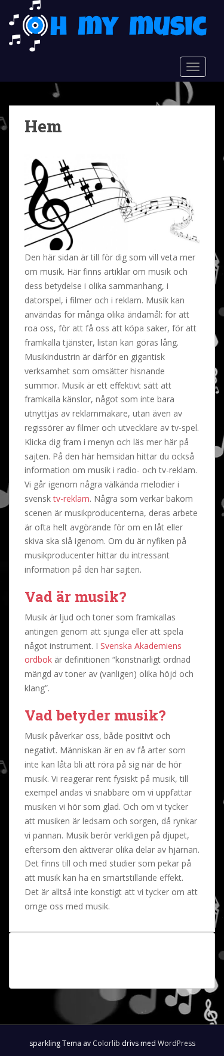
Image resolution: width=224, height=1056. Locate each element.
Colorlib (106, 1043)
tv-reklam (71, 498)
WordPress (176, 1043)
